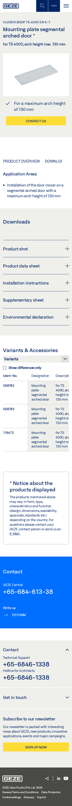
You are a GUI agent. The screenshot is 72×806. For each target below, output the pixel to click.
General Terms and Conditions (20, 792)
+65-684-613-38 (28, 591)
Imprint (41, 797)
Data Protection (51, 792)
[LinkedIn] (59, 778)
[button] (47, 779)
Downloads (56, 161)
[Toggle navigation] (66, 6)
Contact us (36, 121)
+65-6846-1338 (26, 664)
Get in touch (15, 697)
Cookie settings (11, 797)
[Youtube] (66, 778)
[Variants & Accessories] (36, 360)
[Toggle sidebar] (54, 6)
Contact (11, 649)
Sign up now (36, 747)
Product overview (21, 161)
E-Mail (15, 533)
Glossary (29, 797)
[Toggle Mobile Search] (42, 6)
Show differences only (25, 368)
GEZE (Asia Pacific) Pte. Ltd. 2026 (22, 787)
